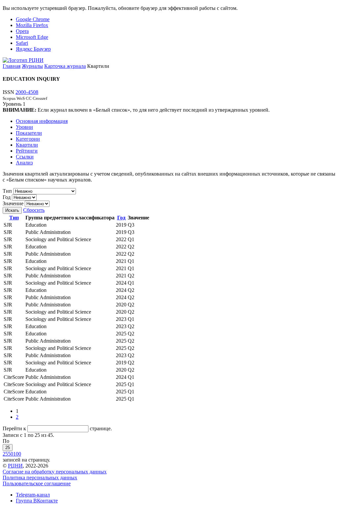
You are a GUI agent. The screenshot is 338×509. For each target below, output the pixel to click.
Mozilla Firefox (32, 25)
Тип (7, 191)
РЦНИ (15, 465)
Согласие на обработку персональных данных (55, 471)
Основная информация (42, 121)
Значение (13, 203)
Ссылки (25, 156)
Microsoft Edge (32, 37)
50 (10, 454)
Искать (12, 210)
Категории (28, 139)
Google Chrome (33, 19)
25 (7, 447)
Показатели (29, 133)
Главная (11, 66)
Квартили (27, 145)
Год (7, 197)
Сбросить (34, 210)
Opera (22, 31)
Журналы (32, 66)
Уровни (24, 127)
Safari (22, 43)
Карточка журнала (65, 66)
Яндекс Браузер (33, 49)
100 (17, 454)
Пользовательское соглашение (37, 483)
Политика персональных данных (40, 477)
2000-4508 (27, 92)
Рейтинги (27, 151)
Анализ (24, 162)
